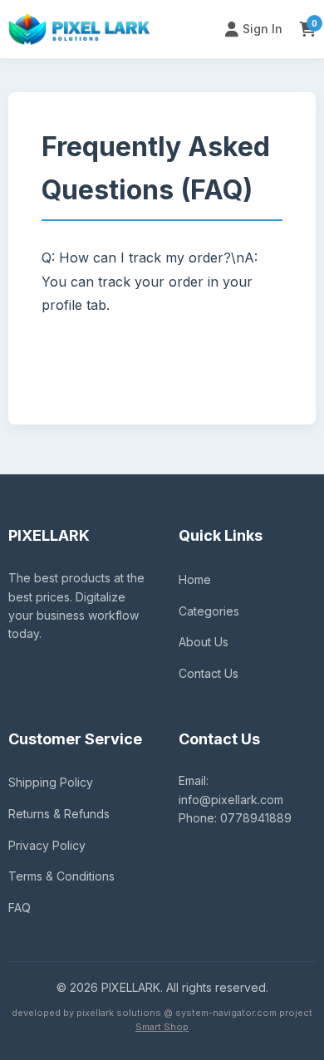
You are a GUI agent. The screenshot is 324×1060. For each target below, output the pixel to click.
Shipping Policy (50, 782)
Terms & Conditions (61, 876)
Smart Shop (162, 1027)
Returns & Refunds (59, 814)
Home (195, 579)
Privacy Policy (47, 845)
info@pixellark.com (231, 800)
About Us (203, 642)
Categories (209, 611)
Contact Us (208, 673)
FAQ (19, 908)
